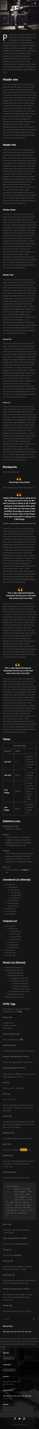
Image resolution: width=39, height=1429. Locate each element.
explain (25, 870)
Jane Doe (7, 775)
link (21, 1039)
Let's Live (24, 1424)
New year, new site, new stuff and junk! (17, 1331)
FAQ (19, 1011)
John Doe (7, 762)
